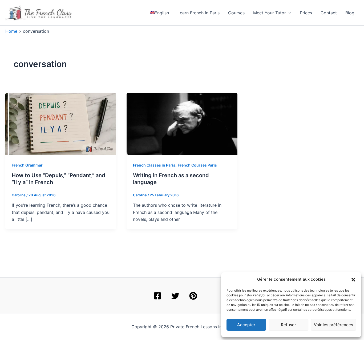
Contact (329, 12)
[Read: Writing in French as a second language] (182, 123)
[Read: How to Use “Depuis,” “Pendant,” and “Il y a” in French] (60, 123)
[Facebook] (157, 296)
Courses (236, 12)
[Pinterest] (193, 296)
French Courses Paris (197, 165)
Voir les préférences (333, 324)
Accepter (246, 324)
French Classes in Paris (154, 165)
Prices (306, 12)
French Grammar (27, 165)
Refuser (288, 324)
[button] (353, 279)
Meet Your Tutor (269, 12)
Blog (349, 12)
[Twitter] (175, 296)
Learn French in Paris (198, 12)
